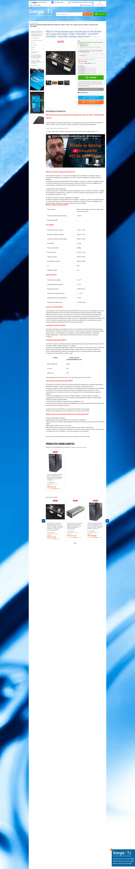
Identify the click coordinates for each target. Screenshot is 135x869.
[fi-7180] (37, 119)
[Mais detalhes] (55, 463)
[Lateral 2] (37, 103)
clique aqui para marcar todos (79, 447)
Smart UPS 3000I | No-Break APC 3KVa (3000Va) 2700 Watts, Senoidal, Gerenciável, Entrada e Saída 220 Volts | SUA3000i (54, 477)
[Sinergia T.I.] (41, 12)
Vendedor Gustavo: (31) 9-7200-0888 (123, 859)
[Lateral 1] (37, 79)
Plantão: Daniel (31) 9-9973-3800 (122, 863)
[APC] (60, 41)
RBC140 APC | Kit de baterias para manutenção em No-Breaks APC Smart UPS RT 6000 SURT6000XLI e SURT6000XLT (75, 526)
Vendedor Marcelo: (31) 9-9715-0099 (123, 861)
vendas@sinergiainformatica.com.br (81, 2)
